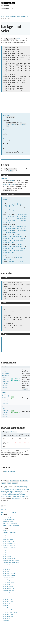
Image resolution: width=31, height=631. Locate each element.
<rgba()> (22, 204)
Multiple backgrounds (10, 471)
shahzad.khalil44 (19, 491)
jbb (11, 492)
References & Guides (7, 8)
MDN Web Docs (8, 3)
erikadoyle (6, 489)
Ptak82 (23, 496)
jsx (22, 489)
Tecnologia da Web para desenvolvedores (14, 16)
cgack (7, 491)
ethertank (10, 494)
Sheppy (8, 492)
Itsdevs (14, 492)
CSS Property (23, 480)
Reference (15, 483)
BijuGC (14, 496)
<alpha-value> (11, 228)
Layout (9, 483)
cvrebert (3, 491)
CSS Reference (5, 510)
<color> (10, 171)
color (8, 146)
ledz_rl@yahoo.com (22, 492)
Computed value (8, 139)
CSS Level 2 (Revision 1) (5, 397)
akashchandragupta (22, 486)
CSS (27, 16)
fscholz (21, 487)
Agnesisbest (16, 494)
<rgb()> (13, 204)
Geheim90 (26, 489)
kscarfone (12, 491)
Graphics (4, 483)
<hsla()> (14, 206)
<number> (11, 216)
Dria (27, 496)
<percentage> (22, 214)
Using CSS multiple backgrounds (11, 525)
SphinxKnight (18, 489)
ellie (6, 494)
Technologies (5, 5)
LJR (7, 496)
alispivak (3, 492)
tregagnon (22, 494)
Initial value (6, 115)
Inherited (5, 129)
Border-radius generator (9, 519)
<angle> (20, 261)
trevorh (3, 494)
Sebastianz (9, 487)
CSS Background (14, 480)
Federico (19, 496)
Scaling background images (10, 523)
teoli (2, 489)
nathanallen (16, 487)
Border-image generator (9, 517)
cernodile (3, 487)
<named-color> (9, 208)
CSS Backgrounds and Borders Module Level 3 (5, 379)
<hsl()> (5, 206)
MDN (2, 16)
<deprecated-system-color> (13, 210)
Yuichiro (3, 496)
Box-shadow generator (8, 521)
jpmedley (12, 489)
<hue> (18, 234)
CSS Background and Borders (9, 512)
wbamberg (26, 487)
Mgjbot (10, 496)
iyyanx (25, 491)
